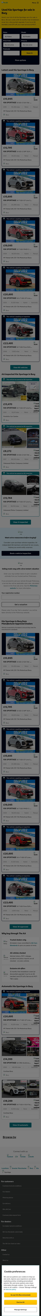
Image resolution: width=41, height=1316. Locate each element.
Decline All (20, 1302)
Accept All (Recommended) (20, 1295)
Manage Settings (20, 1310)
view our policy (10, 1289)
